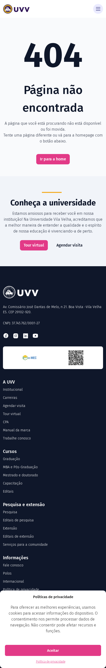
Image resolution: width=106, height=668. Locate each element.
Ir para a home (53, 159)
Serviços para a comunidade (25, 545)
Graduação (11, 459)
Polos (7, 573)
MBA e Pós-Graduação (20, 467)
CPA (6, 422)
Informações (15, 557)
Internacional (13, 581)
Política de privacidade (50, 661)
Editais (8, 491)
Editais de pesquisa (18, 520)
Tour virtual (34, 245)
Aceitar (53, 650)
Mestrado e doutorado (20, 475)
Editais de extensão (18, 536)
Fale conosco (13, 565)
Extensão (10, 528)
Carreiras (10, 398)
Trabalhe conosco (17, 438)
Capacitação (12, 483)
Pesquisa (10, 512)
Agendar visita (69, 245)
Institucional (13, 390)
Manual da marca (16, 430)
